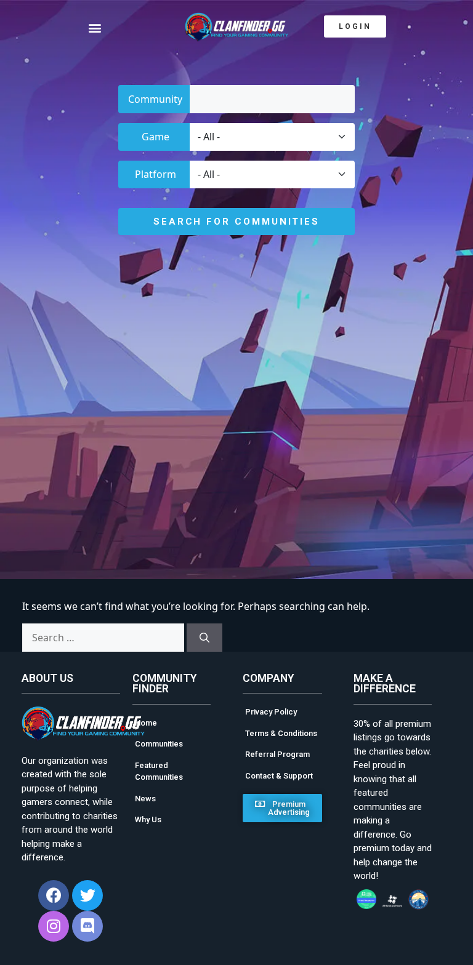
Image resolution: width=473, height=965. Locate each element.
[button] (108, 27)
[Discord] (87, 926)
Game (155, 136)
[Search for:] (103, 637)
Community (155, 99)
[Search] (204, 637)
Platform (155, 174)
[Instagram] (53, 926)
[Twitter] (87, 895)
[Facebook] (53, 895)
